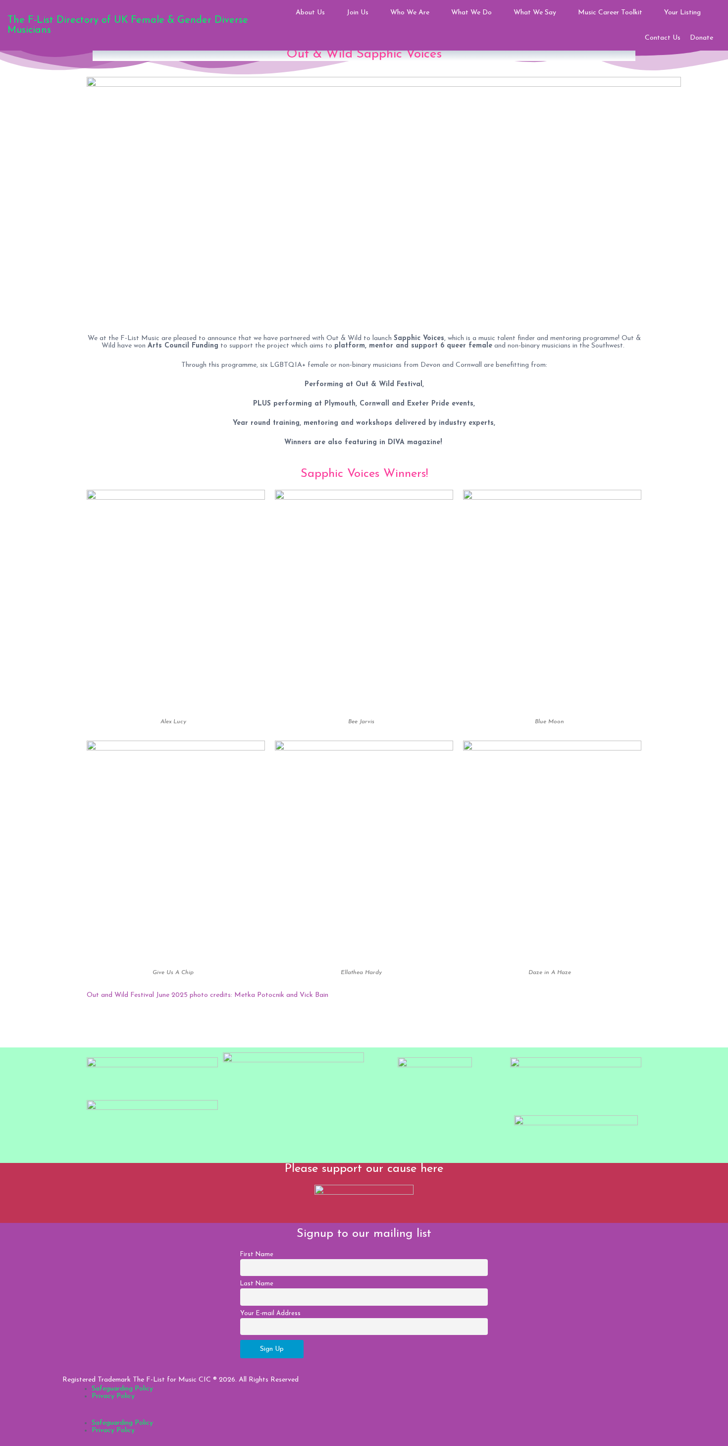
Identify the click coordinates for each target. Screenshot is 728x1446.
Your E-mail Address (270, 1314)
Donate (701, 38)
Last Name (256, 1284)
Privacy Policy (113, 1396)
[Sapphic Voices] (384, 201)
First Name (256, 1255)
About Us (310, 12)
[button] (364, 1415)
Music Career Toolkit (610, 12)
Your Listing (682, 12)
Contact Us (662, 38)
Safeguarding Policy (122, 1388)
